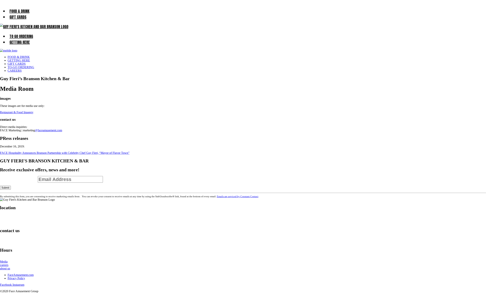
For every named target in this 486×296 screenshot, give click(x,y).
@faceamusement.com (48, 130)
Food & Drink (19, 11)
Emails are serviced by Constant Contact (237, 196)
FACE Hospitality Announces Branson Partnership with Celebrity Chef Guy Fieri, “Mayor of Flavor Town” (64, 152)
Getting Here (19, 42)
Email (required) (19, 179)
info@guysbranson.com (17, 242)
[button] (16, 112)
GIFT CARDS (17, 17)
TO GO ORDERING (21, 36)
